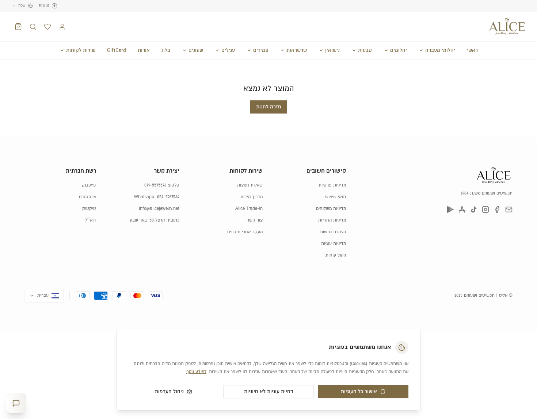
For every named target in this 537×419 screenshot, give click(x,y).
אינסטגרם (87, 197)
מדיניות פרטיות (332, 185)
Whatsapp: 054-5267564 (156, 197)
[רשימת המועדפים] (47, 26)
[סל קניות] (18, 26)
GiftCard (116, 50)
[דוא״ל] (509, 209)
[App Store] (462, 209)
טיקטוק (89, 209)
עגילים (228, 50)
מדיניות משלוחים (331, 209)
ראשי (472, 50)
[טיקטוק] (473, 209)
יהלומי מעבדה (440, 50)
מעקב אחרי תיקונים (245, 232)
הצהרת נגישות (333, 232)
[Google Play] (450, 209)
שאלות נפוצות (250, 185)
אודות (144, 50)
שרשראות (296, 50)
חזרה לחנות (268, 107)
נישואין (332, 50)
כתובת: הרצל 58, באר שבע (154, 220)
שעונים (195, 50)
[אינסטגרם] (485, 209)
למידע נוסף (196, 372)
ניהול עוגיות (335, 255)
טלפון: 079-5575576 (161, 185)
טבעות (365, 50)
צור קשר (255, 220)
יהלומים (398, 50)
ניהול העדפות (169, 391)
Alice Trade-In (249, 209)
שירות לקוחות (80, 50)
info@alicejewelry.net (159, 209)
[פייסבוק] (497, 209)
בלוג (165, 50)
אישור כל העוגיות (359, 391)
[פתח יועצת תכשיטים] (16, 403)
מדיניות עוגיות (333, 244)
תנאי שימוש (335, 197)
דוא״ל (90, 220)
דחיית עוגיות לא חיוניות (268, 391)
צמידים (260, 50)
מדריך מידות (251, 197)
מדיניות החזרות (332, 220)
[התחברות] (62, 26)
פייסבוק (89, 185)
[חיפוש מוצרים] (32, 26)
